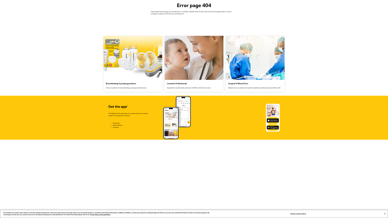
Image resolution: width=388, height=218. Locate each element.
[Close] (385, 213)
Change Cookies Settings (298, 213)
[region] (194, 214)
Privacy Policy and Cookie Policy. (100, 214)
